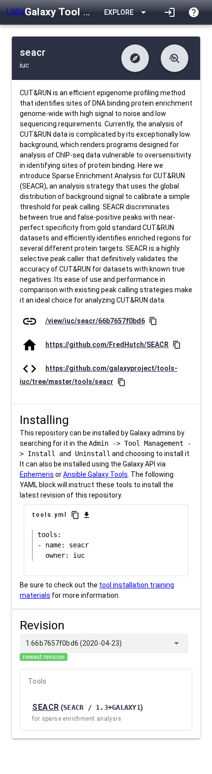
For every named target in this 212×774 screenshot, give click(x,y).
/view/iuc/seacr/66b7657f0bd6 (95, 321)
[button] (135, 58)
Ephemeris (37, 474)
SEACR (45, 707)
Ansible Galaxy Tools (95, 474)
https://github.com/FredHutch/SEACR (107, 344)
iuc (24, 65)
